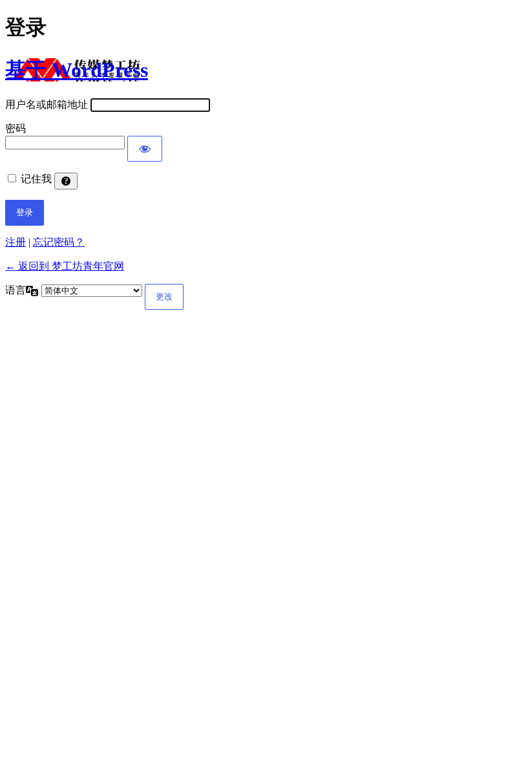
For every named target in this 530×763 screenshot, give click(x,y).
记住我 (36, 178)
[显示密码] (144, 149)
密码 (15, 128)
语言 (15, 290)
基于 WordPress (76, 69)
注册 (15, 242)
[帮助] (66, 181)
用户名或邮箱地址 (46, 104)
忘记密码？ (59, 242)
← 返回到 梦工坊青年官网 (64, 266)
